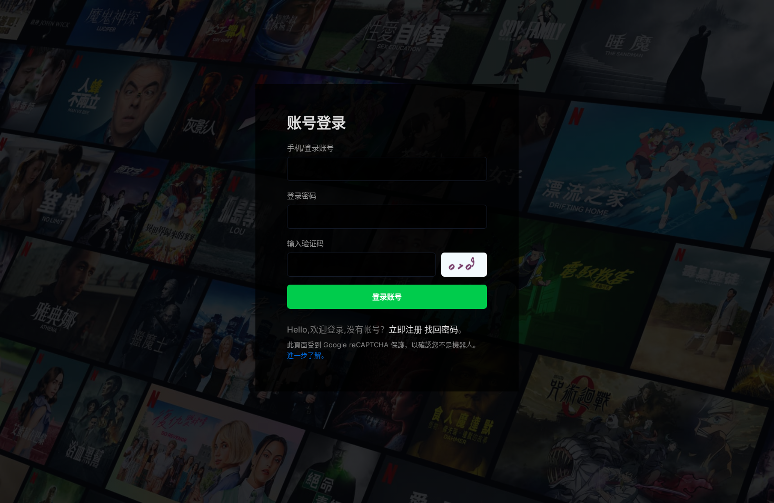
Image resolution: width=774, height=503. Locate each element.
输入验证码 (305, 243)
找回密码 (441, 329)
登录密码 (301, 195)
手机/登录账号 (310, 147)
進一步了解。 (307, 355)
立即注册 (405, 329)
